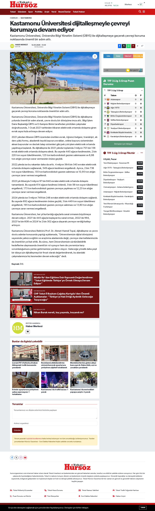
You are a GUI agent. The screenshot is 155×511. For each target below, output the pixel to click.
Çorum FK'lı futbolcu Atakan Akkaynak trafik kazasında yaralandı (25, 365)
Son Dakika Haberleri (89, 496)
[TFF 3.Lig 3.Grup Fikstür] (142, 153)
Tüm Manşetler (53, 496)
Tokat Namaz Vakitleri (90, 490)
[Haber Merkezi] (18, 328)
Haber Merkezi (34, 326)
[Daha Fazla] (133, 46)
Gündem (22, 12)
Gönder (17, 430)
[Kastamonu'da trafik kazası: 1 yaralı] (54, 380)
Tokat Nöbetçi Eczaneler (22, 490)
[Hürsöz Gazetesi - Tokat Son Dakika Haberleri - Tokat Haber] (23, 4)
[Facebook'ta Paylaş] (119, 46)
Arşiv (46, 12)
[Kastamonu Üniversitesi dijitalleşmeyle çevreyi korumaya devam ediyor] (54, 78)
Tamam (142, 507)
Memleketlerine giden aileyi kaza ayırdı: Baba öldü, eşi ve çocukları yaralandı (83, 365)
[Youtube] (25, 458)
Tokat (13, 12)
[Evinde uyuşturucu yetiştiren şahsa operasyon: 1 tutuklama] (25, 380)
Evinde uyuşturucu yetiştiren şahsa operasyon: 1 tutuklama (25, 392)
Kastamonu (26, 18)
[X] (16, 458)
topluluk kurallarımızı (34, 438)
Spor (30, 12)
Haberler (14, 18)
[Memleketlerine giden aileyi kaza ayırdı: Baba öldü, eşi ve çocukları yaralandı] (83, 353)
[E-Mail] (28, 332)
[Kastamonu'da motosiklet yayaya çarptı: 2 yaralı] (83, 380)
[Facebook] (12, 458)
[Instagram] (21, 458)
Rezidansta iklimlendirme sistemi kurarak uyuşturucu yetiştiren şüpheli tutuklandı (54, 365)
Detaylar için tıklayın (123, 144)
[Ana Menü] (143, 11)
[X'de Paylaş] (124, 46)
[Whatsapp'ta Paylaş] (128, 46)
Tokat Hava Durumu (55, 490)
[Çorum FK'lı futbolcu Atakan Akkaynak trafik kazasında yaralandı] (25, 353)
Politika (38, 12)
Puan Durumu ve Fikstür (22, 496)
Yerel (53, 12)
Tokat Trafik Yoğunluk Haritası (127, 490)
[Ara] (140, 11)
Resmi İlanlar (64, 12)
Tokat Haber (79, 12)
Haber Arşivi (120, 496)
